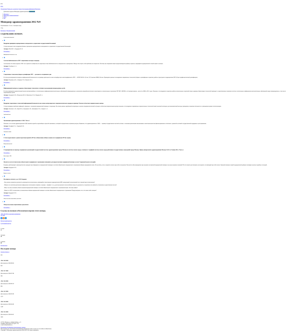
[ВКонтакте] (1, 218)
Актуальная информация (28, 9)
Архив (20, 9)
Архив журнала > (5, 252)
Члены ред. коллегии (12, 9)
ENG (2, 6)
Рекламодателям (11, 30)
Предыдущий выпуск (6, 221)
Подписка (3, 30)
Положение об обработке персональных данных (13, 327)
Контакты (37, 9)
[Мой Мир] (6, 218)
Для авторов (4, 9)
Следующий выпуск (6, 223)
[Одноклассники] (4, 218)
